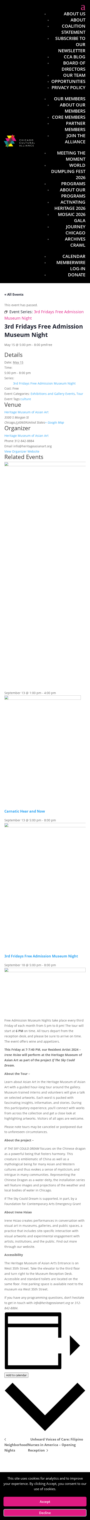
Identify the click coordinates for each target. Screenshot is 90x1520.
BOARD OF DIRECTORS (73, 66)
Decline (45, 1513)
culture (26, 399)
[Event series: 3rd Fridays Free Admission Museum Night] (58, 965)
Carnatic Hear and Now (24, 811)
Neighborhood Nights (16, 1447)
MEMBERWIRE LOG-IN (70, 265)
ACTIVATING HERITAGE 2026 (69, 205)
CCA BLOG (74, 57)
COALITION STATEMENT (73, 29)
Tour (79, 394)
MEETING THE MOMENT (71, 156)
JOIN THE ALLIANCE (75, 139)
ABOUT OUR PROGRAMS (72, 193)
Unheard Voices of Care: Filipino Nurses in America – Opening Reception (55, 1444)
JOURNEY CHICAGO (75, 230)
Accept (45, 1501)
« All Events (13, 294)
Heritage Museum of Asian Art (26, 412)
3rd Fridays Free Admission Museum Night (44, 383)
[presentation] (42, 698)
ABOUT (78, 20)
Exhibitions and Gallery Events (53, 394)
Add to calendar (16, 1375)
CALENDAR (73, 256)
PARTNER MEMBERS (75, 126)
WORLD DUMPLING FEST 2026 (68, 171)
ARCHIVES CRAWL (75, 242)
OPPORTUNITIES (68, 81)
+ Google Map (54, 422)
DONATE (76, 275)
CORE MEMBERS (68, 117)
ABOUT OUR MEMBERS (72, 108)
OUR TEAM (74, 75)
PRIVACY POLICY (68, 87)
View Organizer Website (21, 451)
